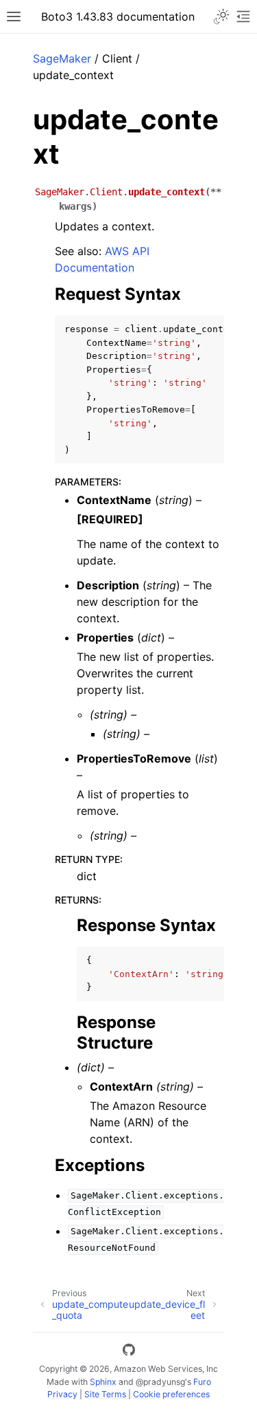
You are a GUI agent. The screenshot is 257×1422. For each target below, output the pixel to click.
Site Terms (105, 1394)
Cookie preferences (171, 1394)
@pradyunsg (160, 1382)
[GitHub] (129, 1352)
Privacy (62, 1394)
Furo (202, 1382)
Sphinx (103, 1382)
